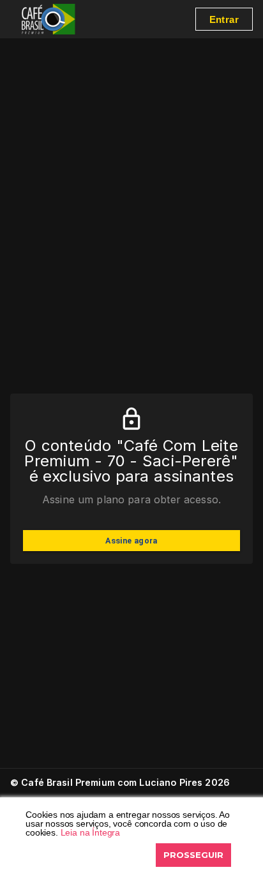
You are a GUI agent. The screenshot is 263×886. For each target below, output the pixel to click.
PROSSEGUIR (193, 855)
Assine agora (131, 540)
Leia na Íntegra (91, 832)
